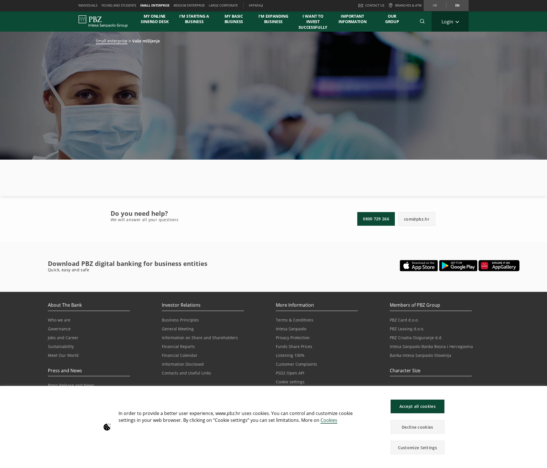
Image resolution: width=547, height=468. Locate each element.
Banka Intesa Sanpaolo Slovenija (420, 355)
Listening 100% (290, 355)
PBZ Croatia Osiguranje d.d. (416, 337)
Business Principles (180, 320)
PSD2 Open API (290, 373)
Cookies (329, 420)
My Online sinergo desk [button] (154, 18)
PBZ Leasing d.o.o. (407, 328)
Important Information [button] (352, 18)
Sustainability (61, 346)
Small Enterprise (155, 5)
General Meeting (178, 328)
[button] (540, 393)
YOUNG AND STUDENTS (118, 5)
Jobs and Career (63, 337)
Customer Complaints (296, 364)
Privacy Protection (293, 337)
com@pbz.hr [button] (416, 219)
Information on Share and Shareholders (200, 337)
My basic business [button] (233, 18)
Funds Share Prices (294, 346)
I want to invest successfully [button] (313, 21)
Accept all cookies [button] (417, 406)
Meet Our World (63, 355)
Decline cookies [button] (417, 427)
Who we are (59, 320)
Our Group (392, 18)
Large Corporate (223, 5)
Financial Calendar (179, 355)
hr (435, 5)
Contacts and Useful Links (186, 373)
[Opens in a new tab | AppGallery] (499, 265)
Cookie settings (290, 381)
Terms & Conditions (294, 320)
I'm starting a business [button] (194, 18)
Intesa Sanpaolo (291, 328)
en (457, 5)
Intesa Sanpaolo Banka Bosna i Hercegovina (431, 346)
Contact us (374, 5)
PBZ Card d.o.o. (404, 320)
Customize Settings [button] (417, 447)
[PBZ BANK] (103, 21)
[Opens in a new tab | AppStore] (419, 265)
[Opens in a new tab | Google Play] (458, 265)
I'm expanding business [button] (273, 18)
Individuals (87, 5)
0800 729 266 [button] (376, 218)
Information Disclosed (183, 364)
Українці (256, 5)
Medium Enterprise (189, 5)
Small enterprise (111, 41)
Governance (59, 328)
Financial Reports (178, 346)
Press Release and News (71, 385)
